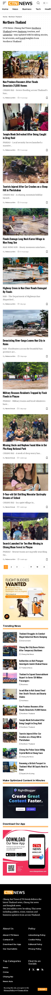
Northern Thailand (28, 714)
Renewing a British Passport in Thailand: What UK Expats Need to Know (33, 766)
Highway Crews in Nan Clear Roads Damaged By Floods (25, 289)
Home (5, 17)
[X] (33, 970)
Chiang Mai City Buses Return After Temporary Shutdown (31, 649)
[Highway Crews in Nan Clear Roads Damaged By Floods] (25, 271)
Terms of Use (23, 990)
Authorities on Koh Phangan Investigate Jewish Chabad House (33, 662)
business (22, 31)
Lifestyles (7, 34)
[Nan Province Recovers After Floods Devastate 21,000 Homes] (25, 64)
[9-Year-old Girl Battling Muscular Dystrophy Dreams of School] (25, 477)
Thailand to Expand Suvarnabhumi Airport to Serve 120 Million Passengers (33, 677)
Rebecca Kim (10, 98)
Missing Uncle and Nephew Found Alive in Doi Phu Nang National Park (25, 446)
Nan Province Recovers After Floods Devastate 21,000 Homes (20, 83)
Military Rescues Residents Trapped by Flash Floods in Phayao (25, 394)
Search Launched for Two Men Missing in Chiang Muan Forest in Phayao (23, 545)
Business (24, 684)
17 (31, 567)
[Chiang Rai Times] (20, 3)
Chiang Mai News (27, 654)
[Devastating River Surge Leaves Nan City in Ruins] (25, 323)
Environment (26, 641)
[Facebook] (29, 970)
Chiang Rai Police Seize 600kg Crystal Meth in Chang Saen (32, 751)
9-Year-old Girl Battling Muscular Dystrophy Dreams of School (24, 496)
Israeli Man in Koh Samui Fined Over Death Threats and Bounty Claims (32, 693)
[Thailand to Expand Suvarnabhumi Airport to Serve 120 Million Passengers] (10, 678)
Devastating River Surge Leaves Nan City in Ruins (24, 342)
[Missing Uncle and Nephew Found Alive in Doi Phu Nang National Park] (25, 428)
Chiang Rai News (27, 757)
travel (22, 38)
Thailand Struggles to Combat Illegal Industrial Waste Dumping (33, 635)
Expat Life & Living (27, 774)
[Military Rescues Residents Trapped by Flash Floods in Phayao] (25, 375)
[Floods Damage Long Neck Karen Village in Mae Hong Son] (25, 221)
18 (37, 567)
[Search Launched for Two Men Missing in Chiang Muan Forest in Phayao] (25, 526)
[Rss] (42, 970)
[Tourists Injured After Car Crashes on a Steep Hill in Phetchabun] (25, 169)
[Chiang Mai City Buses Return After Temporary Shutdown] (10, 651)
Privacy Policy (9, 990)
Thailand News (26, 668)
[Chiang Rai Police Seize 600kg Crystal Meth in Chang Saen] (10, 753)
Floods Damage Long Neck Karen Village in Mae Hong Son (24, 240)
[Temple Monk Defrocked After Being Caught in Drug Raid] (25, 117)
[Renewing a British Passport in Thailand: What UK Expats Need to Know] (10, 767)
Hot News (24, 701)
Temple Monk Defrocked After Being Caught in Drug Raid (24, 136)
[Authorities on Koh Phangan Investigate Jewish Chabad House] (10, 664)
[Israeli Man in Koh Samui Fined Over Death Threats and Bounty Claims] (10, 694)
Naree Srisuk (10, 409)
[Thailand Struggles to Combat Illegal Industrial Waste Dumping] (10, 637)
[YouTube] (38, 970)
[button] (42, 989)
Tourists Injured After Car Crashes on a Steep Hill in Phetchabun (25, 188)
